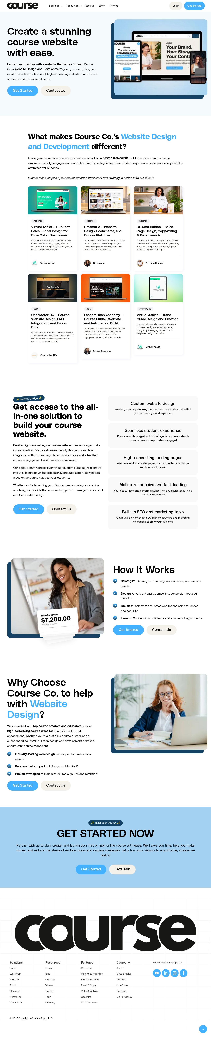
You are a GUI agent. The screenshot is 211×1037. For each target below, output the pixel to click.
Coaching (86, 997)
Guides (49, 991)
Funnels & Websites (92, 974)
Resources (52, 962)
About (120, 968)
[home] (22, 5)
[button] (54, 5)
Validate (14, 979)
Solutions (16, 962)
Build (12, 985)
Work (102, 5)
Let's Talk (122, 869)
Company (123, 962)
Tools (48, 997)
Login (176, 5)
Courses (50, 979)
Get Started (194, 5)
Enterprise (15, 997)
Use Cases (122, 985)
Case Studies (124, 974)
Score (13, 968)
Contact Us (55, 91)
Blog (47, 974)
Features (87, 962)
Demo (48, 968)
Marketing (86, 968)
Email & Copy (88, 985)
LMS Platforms (89, 1003)
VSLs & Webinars (90, 991)
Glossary (50, 1003)
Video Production (90, 979)
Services (121, 991)
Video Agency (124, 997)
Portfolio (121, 979)
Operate (14, 991)
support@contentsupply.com (168, 963)
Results (89, 5)
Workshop (15, 974)
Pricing (114, 5)
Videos (49, 985)
